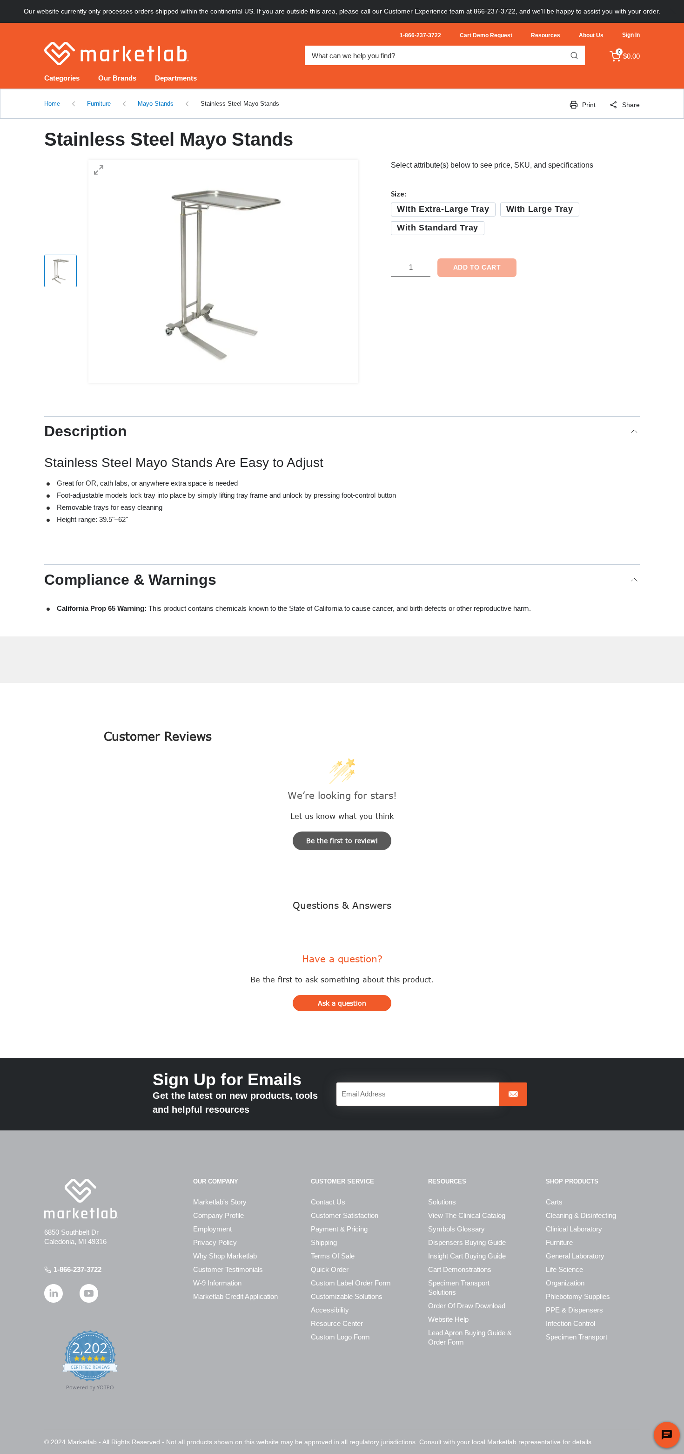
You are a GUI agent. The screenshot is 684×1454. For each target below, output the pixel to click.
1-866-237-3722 (77, 1269)
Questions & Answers (342, 905)
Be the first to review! (342, 841)
